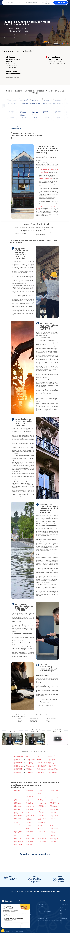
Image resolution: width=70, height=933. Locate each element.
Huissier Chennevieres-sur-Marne (54, 828)
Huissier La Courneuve (30, 759)
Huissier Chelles (41, 800)
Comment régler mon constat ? (44, 911)
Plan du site (62, 913)
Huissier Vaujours (52, 771)
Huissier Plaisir (41, 812)
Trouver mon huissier (60, 2)
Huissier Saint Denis (18, 766)
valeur (37, 229)
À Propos (62, 915)
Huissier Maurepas (54, 809)
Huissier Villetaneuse (52, 772)
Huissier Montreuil (18, 760)
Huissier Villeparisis (54, 795)
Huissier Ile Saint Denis (53, 769)
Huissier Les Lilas (40, 772)
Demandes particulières (43, 916)
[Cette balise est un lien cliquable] (7, 901)
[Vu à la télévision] (56, 42)
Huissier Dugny (51, 759)
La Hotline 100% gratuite (43, 918)
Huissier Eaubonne (18, 844)
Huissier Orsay (17, 826)
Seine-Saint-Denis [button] (32, 126)
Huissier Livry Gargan (30, 760)
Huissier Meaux (29, 790)
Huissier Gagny (29, 758)
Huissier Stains (29, 771)
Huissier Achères (29, 809)
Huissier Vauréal (29, 841)
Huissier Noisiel (17, 795)
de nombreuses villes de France (48, 891)
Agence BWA (21, 931)
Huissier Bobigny (18, 768)
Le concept (40, 906)
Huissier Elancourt (18, 818)
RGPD (61, 922)
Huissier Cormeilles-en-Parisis (53, 835)
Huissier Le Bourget (52, 763)
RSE (63, 907)
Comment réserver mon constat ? (45, 909)
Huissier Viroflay (53, 806)
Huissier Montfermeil (41, 760)
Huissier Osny (53, 841)
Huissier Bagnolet (29, 772)
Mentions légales (63, 918)
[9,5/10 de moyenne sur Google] (65, 42)
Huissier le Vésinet (30, 803)
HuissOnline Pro (64, 910)
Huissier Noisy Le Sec (30, 762)
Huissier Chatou (53, 812)
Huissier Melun (17, 790)
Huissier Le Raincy (52, 768)
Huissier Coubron (52, 758)
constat (54, 162)
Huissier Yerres (53, 821)
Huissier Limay (41, 815)
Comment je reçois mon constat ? (45, 913)
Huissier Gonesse (42, 841)
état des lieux (20, 466)
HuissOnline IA (65, 904)
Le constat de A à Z (42, 904)
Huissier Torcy (41, 795)
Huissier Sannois (29, 831)
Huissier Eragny (29, 844)
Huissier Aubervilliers (18, 755)
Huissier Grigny (17, 824)
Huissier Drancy (17, 759)
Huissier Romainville (41, 765)
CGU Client (62, 920)
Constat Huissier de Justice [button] (18, 126)
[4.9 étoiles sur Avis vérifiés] (46, 42)
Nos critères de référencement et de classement (48, 920)
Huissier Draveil (53, 818)
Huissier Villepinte (41, 771)
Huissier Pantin (17, 765)
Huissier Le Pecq (17, 809)
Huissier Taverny (41, 831)
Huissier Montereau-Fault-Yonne (42, 792)
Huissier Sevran (29, 769)
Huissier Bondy (17, 772)
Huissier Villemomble (41, 769)
